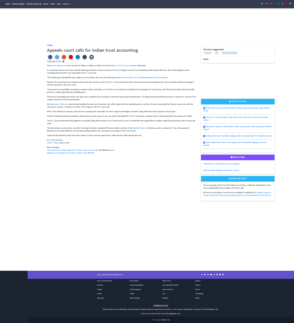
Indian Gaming (18, 4)
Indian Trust (167, 280)
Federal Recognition (136, 285)
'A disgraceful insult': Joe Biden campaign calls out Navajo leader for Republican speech (239, 135)
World (197, 298)
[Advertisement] (116, 27)
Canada (99, 289)
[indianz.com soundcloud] (266, 3)
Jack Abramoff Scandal (170, 285)
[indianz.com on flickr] (290, 3)
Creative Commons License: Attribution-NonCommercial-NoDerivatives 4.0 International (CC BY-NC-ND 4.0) (237, 194)
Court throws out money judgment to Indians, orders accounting (72, 150)
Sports (197, 289)
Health (132, 293)
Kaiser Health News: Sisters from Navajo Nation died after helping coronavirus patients (235, 144)
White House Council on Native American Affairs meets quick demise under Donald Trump (236, 109)
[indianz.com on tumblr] (282, 3)
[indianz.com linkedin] (279, 3)
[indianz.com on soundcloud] (208, 274)
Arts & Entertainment (104, 280)
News (7, 4)
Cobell (50, 45)
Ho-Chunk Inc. (168, 309)
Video (52, 4)
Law (164, 293)
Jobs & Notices (168, 289)
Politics (197, 285)
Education (100, 298)
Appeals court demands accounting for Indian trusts (67, 152)
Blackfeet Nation (139, 128)
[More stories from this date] (63, 61)
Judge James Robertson (59, 104)
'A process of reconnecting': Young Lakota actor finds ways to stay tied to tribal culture (235, 119)
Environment (134, 280)
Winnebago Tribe (212, 309)
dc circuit (208, 53)
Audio (45, 4)
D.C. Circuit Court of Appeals (125, 65)
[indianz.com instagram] (275, 3)
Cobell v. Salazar (53, 142)
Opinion (198, 280)
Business (100, 285)
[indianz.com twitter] (262, 3)
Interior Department (58, 65)
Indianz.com (165, 320)
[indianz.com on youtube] (271, 3)
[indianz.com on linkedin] (223, 274)
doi (217, 53)
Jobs (59, 4)
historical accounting (229, 53)
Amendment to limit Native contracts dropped (221, 163)
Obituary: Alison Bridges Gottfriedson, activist (221, 170)
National (165, 298)
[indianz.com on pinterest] (217, 274)
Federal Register (33, 4)
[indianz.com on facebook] (202, 274)
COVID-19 (65, 4)
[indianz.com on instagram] (214, 274)
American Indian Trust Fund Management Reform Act (141, 77)
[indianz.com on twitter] (205, 274)
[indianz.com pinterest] (286, 3)
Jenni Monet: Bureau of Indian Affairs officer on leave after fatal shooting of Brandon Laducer (237, 128)
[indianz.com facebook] (258, 3)
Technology (199, 293)
